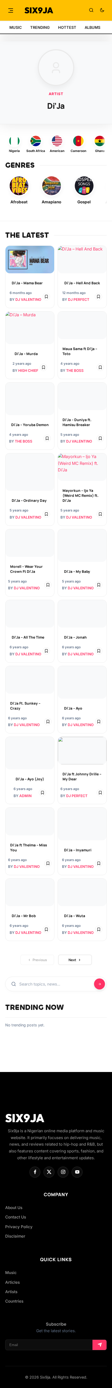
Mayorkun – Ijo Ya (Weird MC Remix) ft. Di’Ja (80, 495)
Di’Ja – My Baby (77, 571)
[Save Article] (46, 296)
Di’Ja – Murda (26, 353)
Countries (14, 1301)
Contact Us (15, 1217)
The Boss (75, 370)
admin (25, 796)
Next (72, 959)
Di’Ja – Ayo (73, 708)
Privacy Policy (19, 1226)
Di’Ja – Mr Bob (24, 915)
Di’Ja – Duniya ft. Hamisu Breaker (77, 422)
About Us (13, 1207)
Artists (11, 1291)
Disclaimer (15, 1236)
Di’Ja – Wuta (74, 915)
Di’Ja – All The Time (28, 637)
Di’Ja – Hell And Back (82, 283)
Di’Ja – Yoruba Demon (30, 424)
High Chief (28, 370)
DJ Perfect (78, 299)
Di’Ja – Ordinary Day (29, 500)
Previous (40, 959)
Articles (12, 1282)
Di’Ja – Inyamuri (77, 850)
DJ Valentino (28, 299)
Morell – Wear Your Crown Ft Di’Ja (26, 569)
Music (11, 1272)
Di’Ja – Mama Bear (27, 283)
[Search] (91, 10)
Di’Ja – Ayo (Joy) (30, 779)
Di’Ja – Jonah (75, 637)
